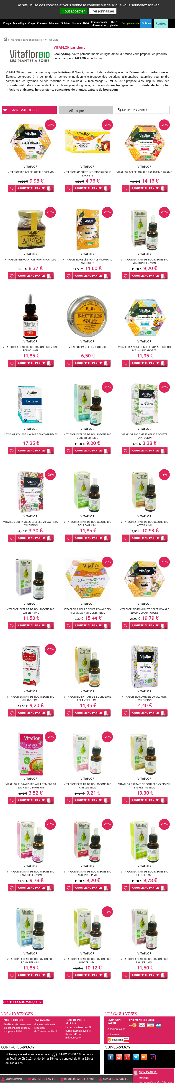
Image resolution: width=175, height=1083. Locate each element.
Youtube (120, 1057)
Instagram (153, 1057)
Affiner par (76, 110)
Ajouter (31, 188)
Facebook (111, 1057)
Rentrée (161, 23)
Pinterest (128, 1057)
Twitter (137, 1057)
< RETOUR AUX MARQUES (23, 1002)
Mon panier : (148, 1072)
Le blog (145, 1057)
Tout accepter (74, 11)
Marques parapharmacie (26, 39)
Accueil (5, 39)
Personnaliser (103, 11)
